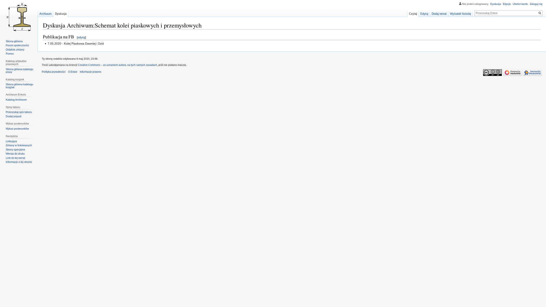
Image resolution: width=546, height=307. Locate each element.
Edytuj (424, 13)
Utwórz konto (520, 4)
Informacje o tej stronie (19, 162)
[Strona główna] (19, 17)
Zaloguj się (536, 4)
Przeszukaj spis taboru (19, 112)
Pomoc (10, 53)
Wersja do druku (15, 153)
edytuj (81, 37)
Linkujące (11, 141)
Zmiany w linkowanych (19, 145)
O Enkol (72, 71)
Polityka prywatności (53, 71)
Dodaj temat (439, 13)
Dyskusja (495, 4)
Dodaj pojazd (13, 116)
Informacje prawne (90, 71)
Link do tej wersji (15, 157)
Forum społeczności (17, 45)
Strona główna (14, 41)
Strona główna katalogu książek (19, 86)
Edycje (507, 4)
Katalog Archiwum (16, 99)
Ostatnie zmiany (15, 49)
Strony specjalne (15, 149)
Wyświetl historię (460, 13)
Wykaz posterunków (17, 128)
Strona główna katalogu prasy (19, 71)
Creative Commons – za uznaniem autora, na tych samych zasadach (117, 65)
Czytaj (413, 13)
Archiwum (45, 13)
